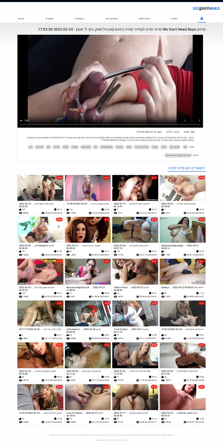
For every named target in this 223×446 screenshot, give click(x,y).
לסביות (75, 147)
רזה (30, 147)
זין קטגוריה (79, 18)
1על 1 (163, 147)
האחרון (174, 18)
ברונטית (119, 147)
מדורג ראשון (144, 18)
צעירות (56, 147)
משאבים (49, 18)
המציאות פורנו (106, 147)
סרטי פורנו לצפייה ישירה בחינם (178, 155)
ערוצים (21, 18)
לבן (95, 147)
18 (185, 147)
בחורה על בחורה (141, 147)
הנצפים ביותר (111, 18)
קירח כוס (39, 147)
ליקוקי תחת (85, 147)
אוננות (154, 147)
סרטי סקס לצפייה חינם (118, 440)
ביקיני (129, 147)
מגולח (65, 147)
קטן (48, 147)
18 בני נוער (174, 147)
